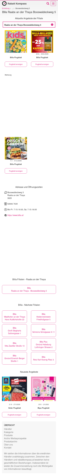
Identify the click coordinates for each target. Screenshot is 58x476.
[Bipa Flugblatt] (43, 389)
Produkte (8, 435)
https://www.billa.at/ (15, 215)
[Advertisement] (29, 105)
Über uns (8, 444)
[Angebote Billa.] (16, 41)
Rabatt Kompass (17, 3)
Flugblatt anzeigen (16, 64)
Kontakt (7, 447)
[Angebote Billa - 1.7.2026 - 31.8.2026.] (16, 148)
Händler (8, 429)
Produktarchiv (10, 441)
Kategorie (8, 432)
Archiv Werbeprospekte (15, 438)
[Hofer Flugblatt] (14, 389)
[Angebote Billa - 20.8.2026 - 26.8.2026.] (42, 41)
